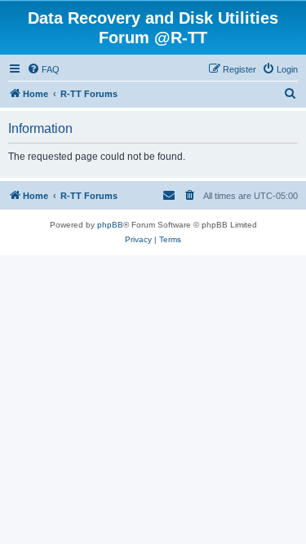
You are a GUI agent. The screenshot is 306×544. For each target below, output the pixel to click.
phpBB (110, 224)
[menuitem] (43, 69)
